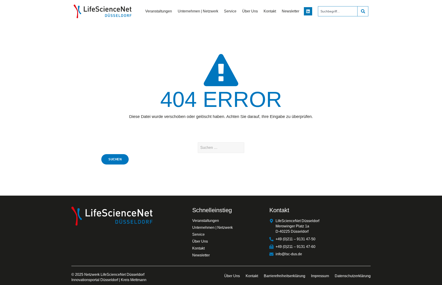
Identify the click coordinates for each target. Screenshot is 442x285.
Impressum (320, 276)
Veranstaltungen (158, 11)
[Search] (362, 11)
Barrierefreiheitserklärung (284, 276)
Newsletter (290, 11)
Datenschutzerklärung (353, 276)
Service (230, 11)
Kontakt (270, 11)
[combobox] (337, 11)
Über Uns (250, 11)
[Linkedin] (308, 11)
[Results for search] (337, 19)
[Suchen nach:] (221, 147)
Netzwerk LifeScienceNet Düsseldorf (114, 274)
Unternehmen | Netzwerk (198, 11)
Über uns (232, 276)
